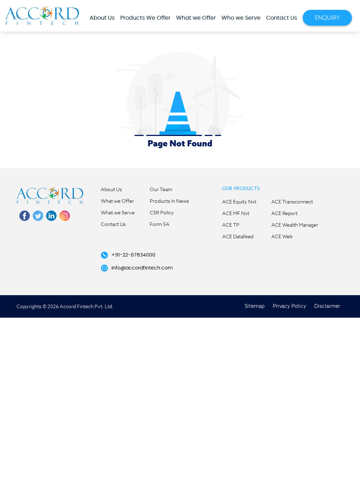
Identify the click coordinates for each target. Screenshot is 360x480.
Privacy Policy (289, 306)
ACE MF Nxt (235, 213)
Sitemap (255, 306)
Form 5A (159, 224)
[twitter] (38, 215)
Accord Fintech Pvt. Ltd (42, 15)
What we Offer (196, 18)
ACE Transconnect (292, 202)
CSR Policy (162, 212)
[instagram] (64, 215)
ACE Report (284, 213)
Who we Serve (241, 18)
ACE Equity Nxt (239, 202)
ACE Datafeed (237, 236)
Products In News (169, 201)
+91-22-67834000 (133, 255)
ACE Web (281, 236)
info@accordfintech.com (142, 268)
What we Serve (118, 212)
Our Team (161, 189)
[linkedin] (51, 215)
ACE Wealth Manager (294, 225)
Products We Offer (145, 18)
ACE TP (230, 225)
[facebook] (24, 215)
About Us (102, 18)
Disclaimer (327, 306)
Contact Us (281, 18)
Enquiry (327, 17)
